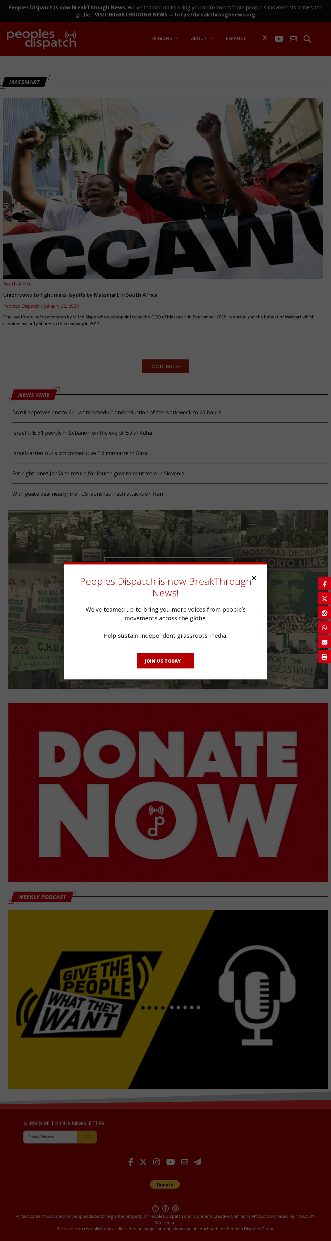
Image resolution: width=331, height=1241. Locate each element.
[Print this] (324, 656)
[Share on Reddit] (324, 612)
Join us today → (166, 661)
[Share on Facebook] (324, 583)
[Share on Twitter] (324, 598)
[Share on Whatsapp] (324, 627)
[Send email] (324, 641)
